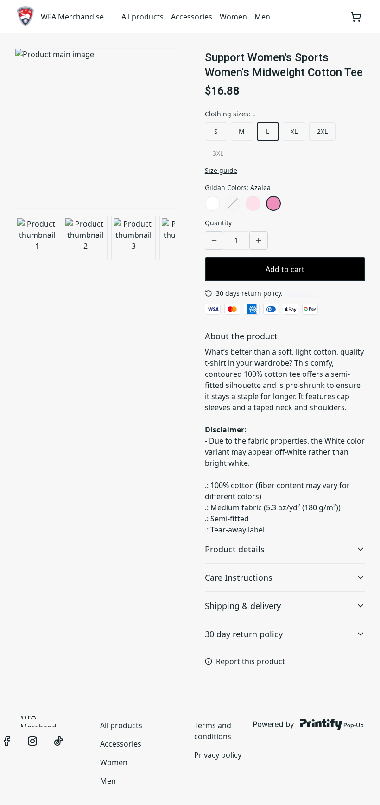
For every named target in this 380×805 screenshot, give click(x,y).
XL (294, 131)
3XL (218, 153)
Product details (235, 549)
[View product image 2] (85, 238)
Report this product (250, 661)
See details (301, 293)
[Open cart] (356, 16)
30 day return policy (244, 634)
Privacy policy (217, 755)
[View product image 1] (37, 238)
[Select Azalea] (273, 203)
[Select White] (212, 203)
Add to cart (285, 269)
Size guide (221, 170)
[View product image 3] (133, 238)
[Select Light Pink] (253, 203)
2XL (322, 131)
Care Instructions (238, 577)
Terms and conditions (212, 731)
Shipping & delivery (243, 605)
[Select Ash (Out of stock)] (232, 203)
